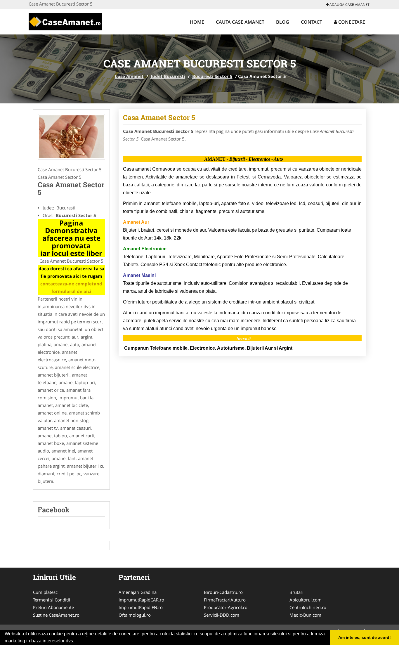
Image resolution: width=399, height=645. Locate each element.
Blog (282, 22)
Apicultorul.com (305, 600)
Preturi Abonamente (53, 607)
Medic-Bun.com (305, 615)
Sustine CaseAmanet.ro (56, 615)
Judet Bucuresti (168, 76)
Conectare (351, 22)
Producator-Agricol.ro (225, 607)
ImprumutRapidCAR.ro (141, 600)
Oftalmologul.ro (135, 615)
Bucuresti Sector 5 (212, 76)
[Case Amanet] (65, 21)
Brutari (296, 592)
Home (197, 22)
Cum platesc (45, 592)
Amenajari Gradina (138, 592)
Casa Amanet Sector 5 (159, 117)
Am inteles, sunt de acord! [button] (364, 637)
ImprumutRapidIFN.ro (141, 607)
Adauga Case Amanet (349, 4)
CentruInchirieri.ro (307, 607)
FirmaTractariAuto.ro (225, 600)
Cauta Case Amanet (240, 22)
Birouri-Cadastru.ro (223, 592)
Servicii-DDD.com (221, 615)
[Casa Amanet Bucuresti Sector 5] (71, 137)
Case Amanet (129, 76)
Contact (311, 22)
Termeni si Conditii (51, 600)
